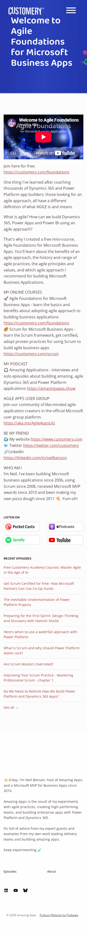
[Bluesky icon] (25, 890)
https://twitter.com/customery (51, 445)
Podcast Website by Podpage (59, 915)
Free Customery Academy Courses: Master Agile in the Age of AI (42, 570)
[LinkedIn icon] (6, 890)
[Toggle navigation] (71, 11)
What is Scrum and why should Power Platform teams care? (42, 650)
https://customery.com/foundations (36, 172)
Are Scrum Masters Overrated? (28, 664)
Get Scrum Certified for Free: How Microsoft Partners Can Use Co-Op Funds (39, 586)
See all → (11, 707)
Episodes (10, 871)
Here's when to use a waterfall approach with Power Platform (40, 634)
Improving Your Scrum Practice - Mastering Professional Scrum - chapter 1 (38, 677)
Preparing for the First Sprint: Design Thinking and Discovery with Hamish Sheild (41, 618)
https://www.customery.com (56, 439)
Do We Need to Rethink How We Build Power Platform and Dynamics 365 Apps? (39, 694)
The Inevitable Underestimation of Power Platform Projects (37, 602)
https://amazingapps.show (51, 388)
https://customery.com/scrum (31, 353)
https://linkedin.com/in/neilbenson (35, 457)
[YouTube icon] (15, 890)
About (51, 871)
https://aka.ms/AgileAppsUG (29, 423)
